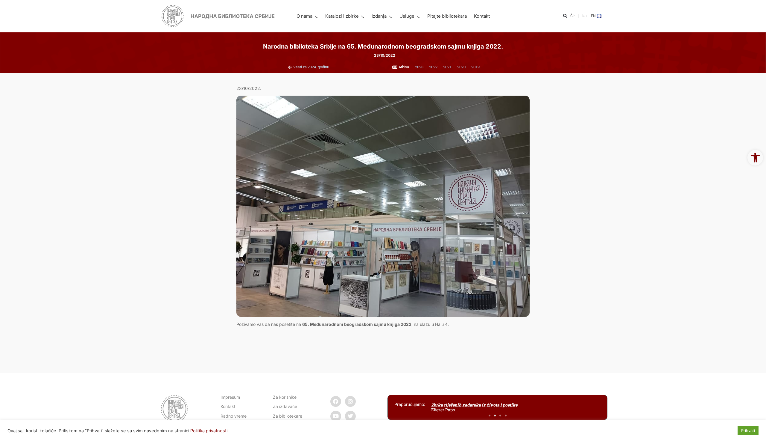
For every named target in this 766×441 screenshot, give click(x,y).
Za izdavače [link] (285, 406)
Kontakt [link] (482, 16)
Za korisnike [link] (285, 397)
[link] (755, 157)
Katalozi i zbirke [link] (342, 16)
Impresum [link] (230, 397)
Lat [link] (584, 16)
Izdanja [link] (379, 16)
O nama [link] (304, 16)
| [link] (578, 16)
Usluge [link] (406, 16)
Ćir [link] (572, 16)
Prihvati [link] (748, 430)
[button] (565, 16)
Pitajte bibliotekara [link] (447, 16)
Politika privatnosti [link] (208, 431)
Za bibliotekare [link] (287, 416)
